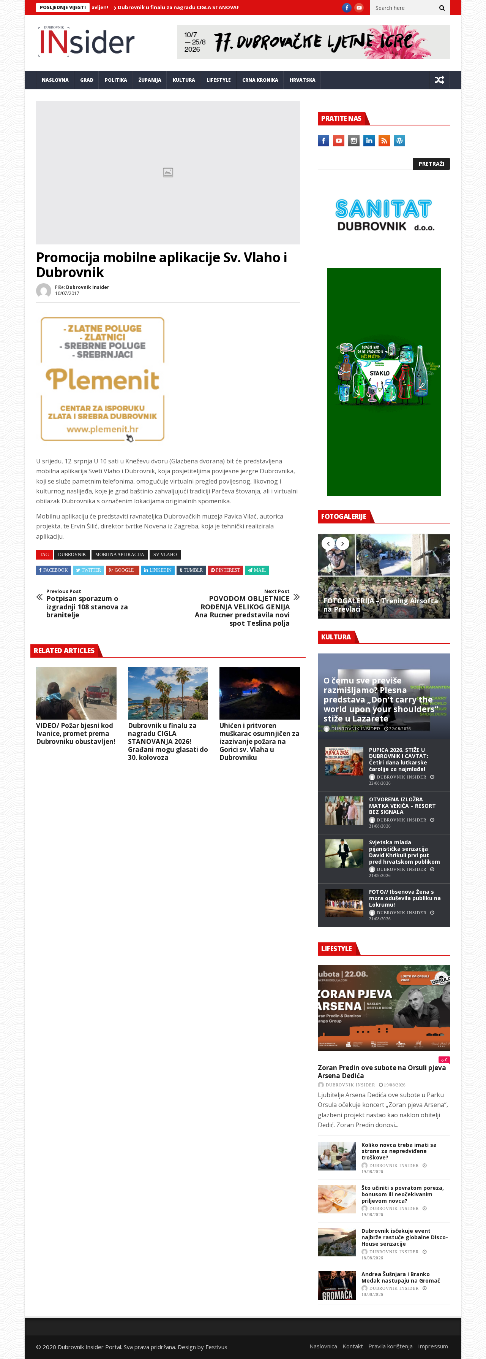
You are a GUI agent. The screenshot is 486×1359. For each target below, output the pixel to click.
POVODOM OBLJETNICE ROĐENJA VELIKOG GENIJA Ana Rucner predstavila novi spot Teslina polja (242, 607)
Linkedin (161, 570)
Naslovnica (323, 1346)
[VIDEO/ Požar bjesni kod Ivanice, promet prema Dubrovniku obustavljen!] (76, 693)
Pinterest (228, 570)
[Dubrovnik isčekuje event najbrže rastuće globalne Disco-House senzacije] (337, 1242)
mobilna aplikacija (119, 554)
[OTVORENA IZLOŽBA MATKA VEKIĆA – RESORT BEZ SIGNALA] (344, 810)
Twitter (91, 570)
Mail (260, 570)
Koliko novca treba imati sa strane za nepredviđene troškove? (399, 1151)
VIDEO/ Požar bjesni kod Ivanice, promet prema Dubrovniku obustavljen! (75, 733)
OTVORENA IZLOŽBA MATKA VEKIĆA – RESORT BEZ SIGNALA (402, 806)
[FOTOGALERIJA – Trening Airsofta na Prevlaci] (384, 576)
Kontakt (352, 1346)
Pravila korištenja (390, 1346)
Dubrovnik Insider (87, 287)
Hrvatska (303, 80)
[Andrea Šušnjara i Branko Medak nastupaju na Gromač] (337, 1285)
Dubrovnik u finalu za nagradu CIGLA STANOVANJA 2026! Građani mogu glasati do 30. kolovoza (205, 7)
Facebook (55, 570)
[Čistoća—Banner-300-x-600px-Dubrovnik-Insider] (384, 494)
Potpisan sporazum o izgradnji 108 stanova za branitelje (87, 603)
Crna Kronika (260, 80)
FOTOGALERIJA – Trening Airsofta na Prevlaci (380, 605)
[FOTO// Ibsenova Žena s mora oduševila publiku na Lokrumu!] (344, 903)
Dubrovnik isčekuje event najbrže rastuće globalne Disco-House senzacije (404, 1237)
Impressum (433, 1346)
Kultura (184, 80)
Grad (86, 80)
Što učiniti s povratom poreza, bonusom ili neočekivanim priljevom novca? (402, 1194)
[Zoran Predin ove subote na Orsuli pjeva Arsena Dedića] (384, 1008)
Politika (116, 80)
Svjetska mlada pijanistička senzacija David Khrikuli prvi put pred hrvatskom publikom (404, 852)
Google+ (125, 570)
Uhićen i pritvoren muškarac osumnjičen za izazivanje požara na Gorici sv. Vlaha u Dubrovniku (259, 741)
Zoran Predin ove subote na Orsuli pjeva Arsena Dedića (382, 1071)
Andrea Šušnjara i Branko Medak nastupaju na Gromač (400, 1277)
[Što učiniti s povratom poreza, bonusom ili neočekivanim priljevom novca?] (337, 1199)
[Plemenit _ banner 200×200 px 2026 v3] (102, 443)
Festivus (216, 1347)
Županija (150, 80)
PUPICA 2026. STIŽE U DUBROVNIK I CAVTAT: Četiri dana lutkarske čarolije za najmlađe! (398, 759)
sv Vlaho (165, 554)
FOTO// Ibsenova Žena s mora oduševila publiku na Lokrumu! (405, 898)
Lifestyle (219, 80)
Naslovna (55, 80)
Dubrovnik (72, 554)
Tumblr (193, 570)
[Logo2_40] (384, 251)
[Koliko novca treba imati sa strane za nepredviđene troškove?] (337, 1156)
